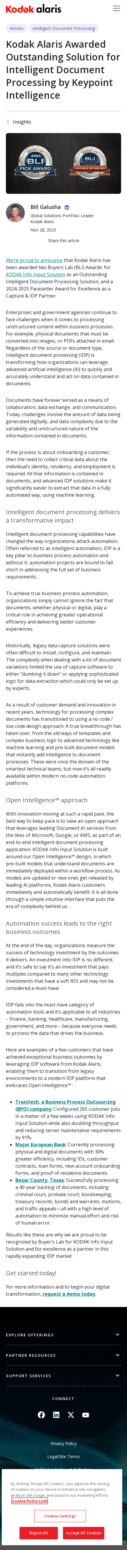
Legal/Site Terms (63, 1456)
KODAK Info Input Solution (35, 274)
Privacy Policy (63, 1443)
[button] (63, 1335)
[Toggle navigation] (116, 8)
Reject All (39, 1532)
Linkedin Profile (65, 206)
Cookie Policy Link (29, 1500)
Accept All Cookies (83, 1532)
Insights (22, 122)
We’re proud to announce (34, 260)
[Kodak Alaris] (33, 8)
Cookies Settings (60, 1516)
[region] (62, 1507)
